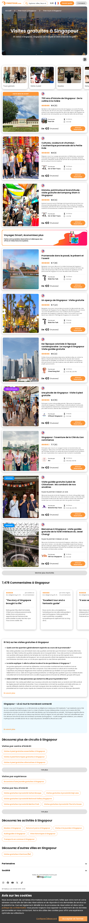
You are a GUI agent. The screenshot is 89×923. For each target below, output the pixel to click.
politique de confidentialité (14, 907)
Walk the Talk (53, 279)
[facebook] (7, 882)
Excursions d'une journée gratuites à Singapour (24, 781)
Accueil (8, 11)
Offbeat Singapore (55, 416)
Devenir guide (67, 3)
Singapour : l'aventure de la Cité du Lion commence (62, 438)
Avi (49, 460)
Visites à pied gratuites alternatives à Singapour (24, 762)
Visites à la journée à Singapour (68, 828)
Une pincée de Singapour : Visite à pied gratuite (62, 394)
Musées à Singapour (12, 828)
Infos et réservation (78, 128)
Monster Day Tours (55, 508)
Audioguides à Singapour (14, 833)
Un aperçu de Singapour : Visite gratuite (62, 300)
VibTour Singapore (55, 556)
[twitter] (17, 882)
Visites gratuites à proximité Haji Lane (62, 793)
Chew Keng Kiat (54, 371)
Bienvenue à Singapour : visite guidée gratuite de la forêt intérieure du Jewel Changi (62, 532)
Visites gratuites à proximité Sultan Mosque (22, 793)
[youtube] (12, 882)
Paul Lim (51, 121)
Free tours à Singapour (27, 11)
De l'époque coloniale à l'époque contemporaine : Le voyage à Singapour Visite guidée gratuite (62, 346)
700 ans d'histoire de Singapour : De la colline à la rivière (61, 99)
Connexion (81, 3)
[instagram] (3, 882)
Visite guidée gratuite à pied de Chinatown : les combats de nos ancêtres (58, 484)
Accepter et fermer (73, 918)
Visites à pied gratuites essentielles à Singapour (24, 751)
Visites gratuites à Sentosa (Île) (17, 854)
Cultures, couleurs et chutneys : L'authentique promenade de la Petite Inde (61, 145)
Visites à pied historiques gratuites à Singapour (24, 757)
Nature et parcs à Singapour (38, 828)
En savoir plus (9, 693)
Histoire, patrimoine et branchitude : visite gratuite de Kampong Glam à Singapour (60, 193)
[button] (15, 77)
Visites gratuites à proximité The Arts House (63, 804)
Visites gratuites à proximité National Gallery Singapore (28, 798)
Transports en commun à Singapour (19, 839)
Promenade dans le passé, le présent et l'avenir (62, 257)
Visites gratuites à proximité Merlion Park (21, 804)
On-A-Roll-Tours (54, 169)
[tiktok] (21, 882)
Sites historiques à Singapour (42, 833)
